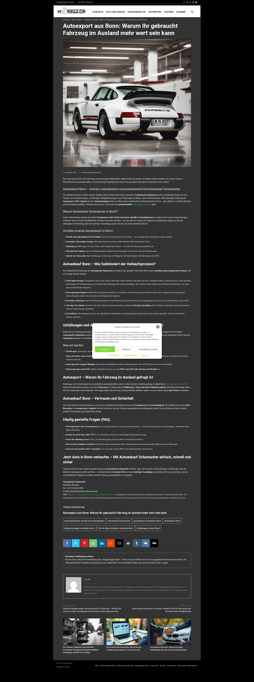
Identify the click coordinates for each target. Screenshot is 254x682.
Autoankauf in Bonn (142, 204)
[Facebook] (184, 2)
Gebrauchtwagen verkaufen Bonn (79, 528)
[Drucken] (128, 543)
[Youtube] (196, 2)
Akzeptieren (105, 349)
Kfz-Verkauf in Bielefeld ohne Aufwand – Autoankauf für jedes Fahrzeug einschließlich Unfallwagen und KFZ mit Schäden (81, 649)
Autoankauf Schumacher (119, 521)
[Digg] (154, 543)
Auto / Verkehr (77, 19)
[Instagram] (187, 2)
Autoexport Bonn (172, 521)
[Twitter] (190, 2)
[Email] (119, 543)
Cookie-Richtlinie (113, 355)
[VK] (145, 543)
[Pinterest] (84, 543)
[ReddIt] (111, 543)
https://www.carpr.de (90, 583)
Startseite (66, 19)
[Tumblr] (137, 543)
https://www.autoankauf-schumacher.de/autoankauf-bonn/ (92, 494)
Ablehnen (126, 349)
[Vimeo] (193, 2)
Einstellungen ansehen (148, 349)
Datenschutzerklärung (130, 355)
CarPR (87, 579)
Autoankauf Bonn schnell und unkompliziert (84, 521)
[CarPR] (73, 586)
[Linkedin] (102, 543)
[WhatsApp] (93, 543)
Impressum (144, 355)
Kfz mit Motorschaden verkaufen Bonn (115, 528)
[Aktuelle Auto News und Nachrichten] (71, 11)
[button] (158, 327)
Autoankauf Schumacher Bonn (147, 521)
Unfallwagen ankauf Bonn (148, 528)
